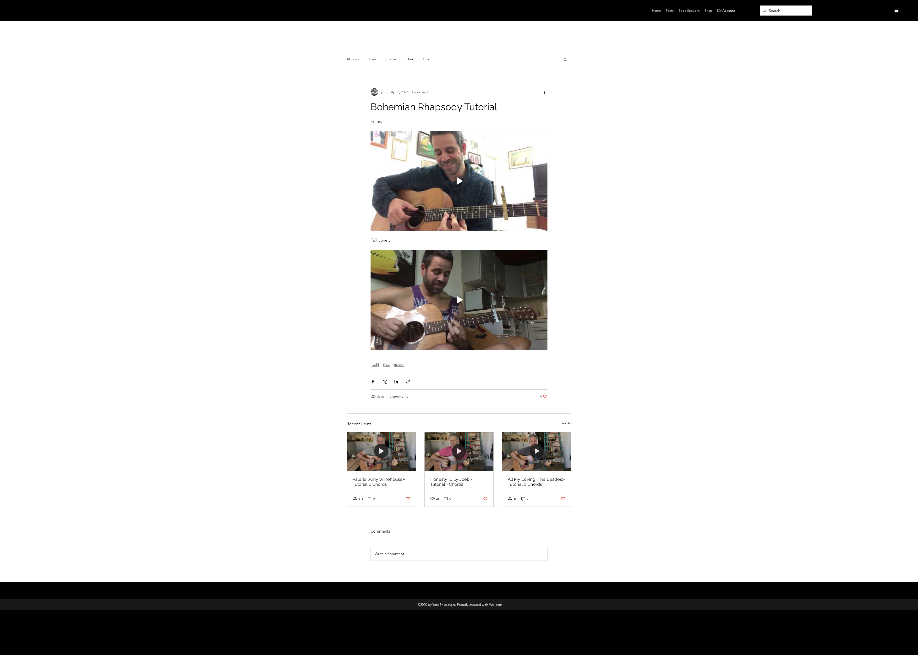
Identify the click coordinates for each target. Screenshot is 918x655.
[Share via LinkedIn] (396, 381)
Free (372, 59)
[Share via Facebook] (373, 381)
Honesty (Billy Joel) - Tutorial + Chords (451, 482)
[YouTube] (896, 11)
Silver (409, 59)
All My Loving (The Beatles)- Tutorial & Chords (536, 482)
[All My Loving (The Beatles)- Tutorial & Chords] (536, 451)
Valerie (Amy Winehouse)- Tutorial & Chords (379, 482)
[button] (565, 59)
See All (566, 423)
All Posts (353, 59)
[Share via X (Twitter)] (384, 381)
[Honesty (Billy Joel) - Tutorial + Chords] (459, 451)
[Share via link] (408, 381)
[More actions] (544, 92)
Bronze (390, 59)
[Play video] (459, 181)
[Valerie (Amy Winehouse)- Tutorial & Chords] (381, 451)
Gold (426, 59)
